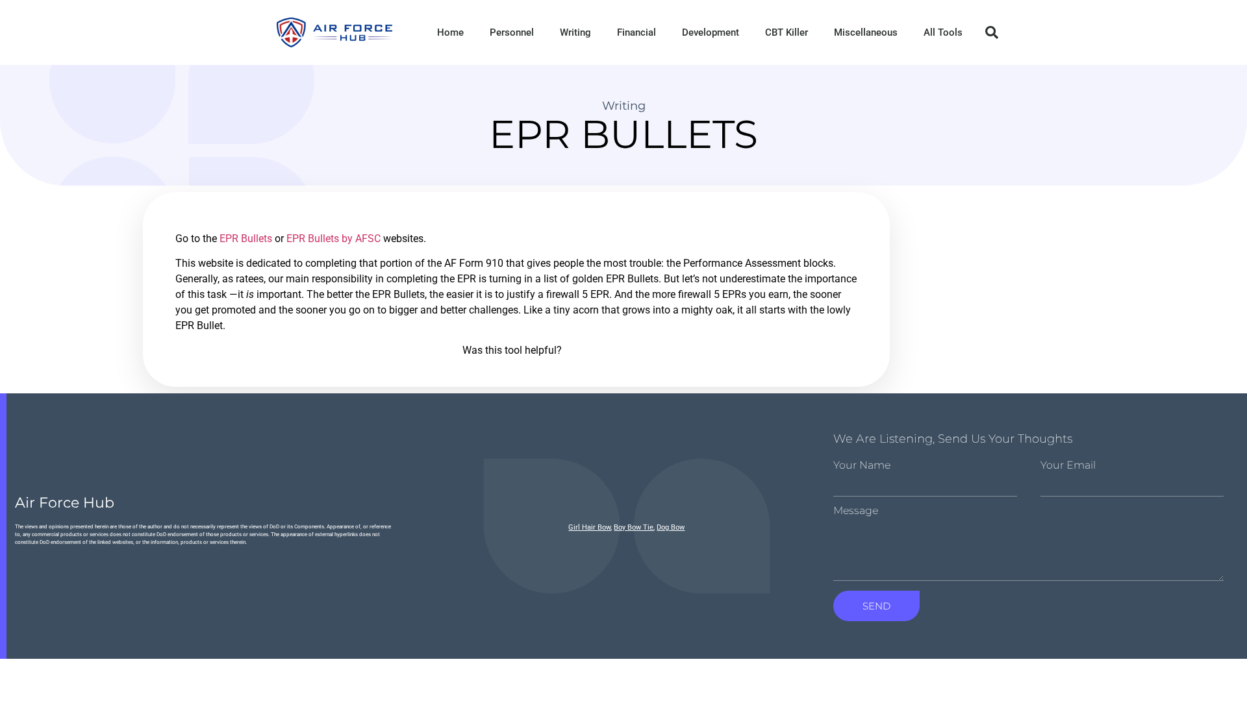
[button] (992, 32)
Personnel (512, 32)
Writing (575, 32)
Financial (636, 32)
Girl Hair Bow (589, 527)
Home (450, 32)
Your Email (1068, 465)
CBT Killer (786, 32)
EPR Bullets (246, 238)
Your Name (861, 465)
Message (855, 511)
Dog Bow (671, 527)
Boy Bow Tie (633, 527)
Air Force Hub (64, 502)
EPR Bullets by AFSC (333, 238)
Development (710, 32)
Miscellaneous (866, 32)
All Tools (943, 32)
